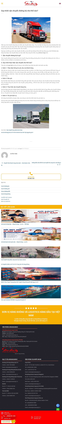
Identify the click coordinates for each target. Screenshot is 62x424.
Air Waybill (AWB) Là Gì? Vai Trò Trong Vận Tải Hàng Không (15, 264)
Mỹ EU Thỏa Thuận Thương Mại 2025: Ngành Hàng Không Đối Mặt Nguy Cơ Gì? (19, 282)
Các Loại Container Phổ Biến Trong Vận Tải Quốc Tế (13, 300)
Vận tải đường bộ (5, 186)
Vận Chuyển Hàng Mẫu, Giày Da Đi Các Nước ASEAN (13, 259)
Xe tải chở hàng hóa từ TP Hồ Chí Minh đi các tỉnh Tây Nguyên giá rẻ (17, 132)
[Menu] (2, 3)
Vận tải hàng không (5, 194)
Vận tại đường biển (5, 191)
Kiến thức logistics (14, 148)
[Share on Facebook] (27, 144)
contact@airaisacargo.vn (12, 367)
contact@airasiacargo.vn (12, 335)
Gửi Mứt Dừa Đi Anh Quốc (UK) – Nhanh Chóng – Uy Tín (14, 242)
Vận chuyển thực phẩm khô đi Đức (14, 130)
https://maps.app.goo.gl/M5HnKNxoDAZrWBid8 (17, 346)
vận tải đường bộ (25, 148)
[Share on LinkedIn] (37, 144)
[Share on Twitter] (30, 144)
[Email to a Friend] (32, 144)
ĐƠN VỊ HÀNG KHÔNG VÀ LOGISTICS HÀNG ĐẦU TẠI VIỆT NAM (31, 313)
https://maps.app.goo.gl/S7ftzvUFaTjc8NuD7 (15, 336)
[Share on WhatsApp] (25, 144)
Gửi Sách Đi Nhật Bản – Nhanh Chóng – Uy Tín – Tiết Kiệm (15, 224)
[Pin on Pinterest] (34, 144)
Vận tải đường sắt (5, 188)
